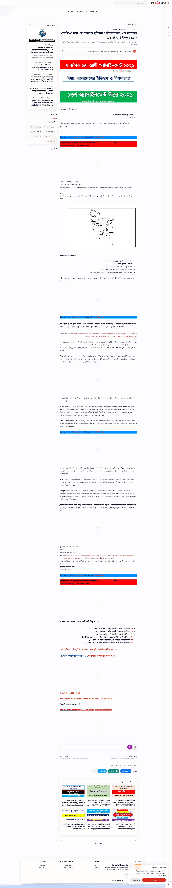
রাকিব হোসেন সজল (78, 137)
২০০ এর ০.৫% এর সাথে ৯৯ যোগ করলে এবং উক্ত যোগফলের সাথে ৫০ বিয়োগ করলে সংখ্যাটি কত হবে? (41, 91)
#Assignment (132, 765)
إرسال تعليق (98, 843)
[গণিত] (72, 11)
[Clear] (115, 3)
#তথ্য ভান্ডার (114, 765)
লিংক (132, 628)
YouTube (102, 143)
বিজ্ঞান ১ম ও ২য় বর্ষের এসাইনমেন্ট (68, 699)
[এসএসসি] (44, 44)
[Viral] (68, 11)
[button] (125, 771)
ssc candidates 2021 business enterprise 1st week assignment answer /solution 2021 (42, 67)
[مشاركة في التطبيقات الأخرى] (94, 771)
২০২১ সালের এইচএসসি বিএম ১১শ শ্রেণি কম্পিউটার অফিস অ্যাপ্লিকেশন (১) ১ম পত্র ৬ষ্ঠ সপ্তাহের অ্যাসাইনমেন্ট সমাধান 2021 (98, 826)
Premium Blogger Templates (103, 880)
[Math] (45, 85)
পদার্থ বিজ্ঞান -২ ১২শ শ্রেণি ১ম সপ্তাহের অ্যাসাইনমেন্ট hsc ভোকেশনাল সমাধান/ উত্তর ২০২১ (74, 826)
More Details (136, 880)
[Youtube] (126, 875)
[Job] (96, 11)
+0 (130, 747)
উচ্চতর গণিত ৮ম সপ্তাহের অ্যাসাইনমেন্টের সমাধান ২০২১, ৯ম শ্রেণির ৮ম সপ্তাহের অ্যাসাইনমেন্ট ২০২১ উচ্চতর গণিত (41, 50)
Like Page (110, 143)
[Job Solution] (90, 11)
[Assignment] (38, 44)
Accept (154, 880)
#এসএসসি (122, 765)
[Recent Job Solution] (39, 97)
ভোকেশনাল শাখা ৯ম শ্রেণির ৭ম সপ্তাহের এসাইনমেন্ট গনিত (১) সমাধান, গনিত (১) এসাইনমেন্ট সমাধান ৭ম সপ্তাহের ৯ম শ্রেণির (124, 802)
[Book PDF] (80, 11)
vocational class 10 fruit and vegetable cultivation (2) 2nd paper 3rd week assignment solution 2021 (73, 802)
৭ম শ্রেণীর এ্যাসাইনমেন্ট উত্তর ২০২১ (103, 649)
